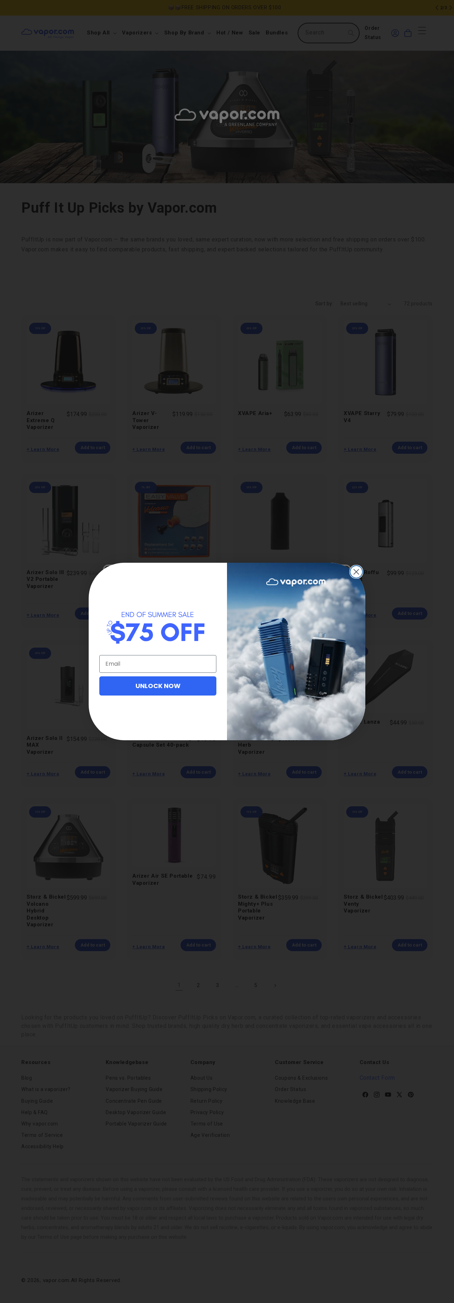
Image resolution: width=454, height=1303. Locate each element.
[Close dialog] (356, 572)
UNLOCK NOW (158, 685)
